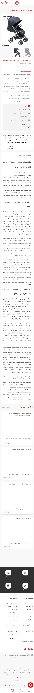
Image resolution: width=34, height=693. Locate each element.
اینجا (25, 234)
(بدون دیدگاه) (23, 67)
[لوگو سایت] (17, 3)
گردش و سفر (23, 11)
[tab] (28, 155)
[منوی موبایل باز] (32, 2)
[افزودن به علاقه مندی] (18, 66)
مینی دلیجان (16, 175)
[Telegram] (25, 649)
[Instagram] (32, 649)
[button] (31, 30)
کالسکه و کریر (14, 11)
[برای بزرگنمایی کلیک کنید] (29, 43)
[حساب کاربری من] (2, 2)
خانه (30, 11)
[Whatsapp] (29, 649)
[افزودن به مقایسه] (15, 66)
